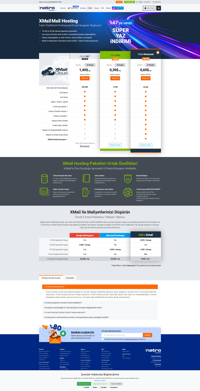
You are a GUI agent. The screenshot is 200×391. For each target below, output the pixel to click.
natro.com (158, 366)
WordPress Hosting (65, 353)
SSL (102, 8)
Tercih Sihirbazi (126, 358)
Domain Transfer (43, 353)
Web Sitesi (74, 7)
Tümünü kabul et (84, 384)
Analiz (95, 387)
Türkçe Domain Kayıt (44, 368)
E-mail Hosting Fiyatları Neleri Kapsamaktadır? (65, 312)
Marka (108, 8)
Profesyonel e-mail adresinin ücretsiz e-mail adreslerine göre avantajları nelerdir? (77, 317)
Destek (119, 2)
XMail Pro (62, 360)
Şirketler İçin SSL (106, 355)
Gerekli (86, 387)
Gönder (147, 335)
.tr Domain (42, 359)
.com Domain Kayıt (44, 366)
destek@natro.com (156, 362)
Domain (63, 8)
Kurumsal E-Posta (64, 364)
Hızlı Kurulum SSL (106, 353)
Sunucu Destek (85, 364)
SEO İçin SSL (105, 366)
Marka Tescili (125, 351)
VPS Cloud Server (85, 351)
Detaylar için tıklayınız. (100, 380)
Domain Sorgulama (44, 351)
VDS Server (83, 353)
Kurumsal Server (85, 357)
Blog (140, 2)
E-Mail (90, 8)
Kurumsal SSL (105, 357)
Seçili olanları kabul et (100, 384)
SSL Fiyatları (105, 362)
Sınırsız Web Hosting (65, 351)
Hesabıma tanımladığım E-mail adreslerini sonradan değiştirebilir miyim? (73, 308)
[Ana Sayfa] (47, 6)
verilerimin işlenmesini (131, 339)
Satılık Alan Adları (43, 364)
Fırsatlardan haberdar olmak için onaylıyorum (125, 339)
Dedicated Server (85, 355)
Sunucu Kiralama (85, 362)
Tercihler (104, 387)
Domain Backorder (44, 355)
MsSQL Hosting (64, 355)
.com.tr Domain (43, 357)
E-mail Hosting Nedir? (55, 287)
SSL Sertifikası (105, 351)
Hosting (82, 8)
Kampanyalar (129, 2)
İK (137, 2)
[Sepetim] (158, 8)
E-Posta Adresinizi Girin (111, 331)
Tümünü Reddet (116, 384)
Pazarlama (114, 387)
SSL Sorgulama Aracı (107, 368)
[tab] (100, 287)
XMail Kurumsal (64, 362)
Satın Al (85, 78)
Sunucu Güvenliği (85, 366)
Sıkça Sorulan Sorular (52, 278)
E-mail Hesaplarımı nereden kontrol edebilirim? (63, 303)
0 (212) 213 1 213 (156, 358)
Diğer (123, 349)
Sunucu (96, 8)
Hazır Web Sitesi (64, 369)
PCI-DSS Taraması (106, 364)
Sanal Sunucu (84, 368)
